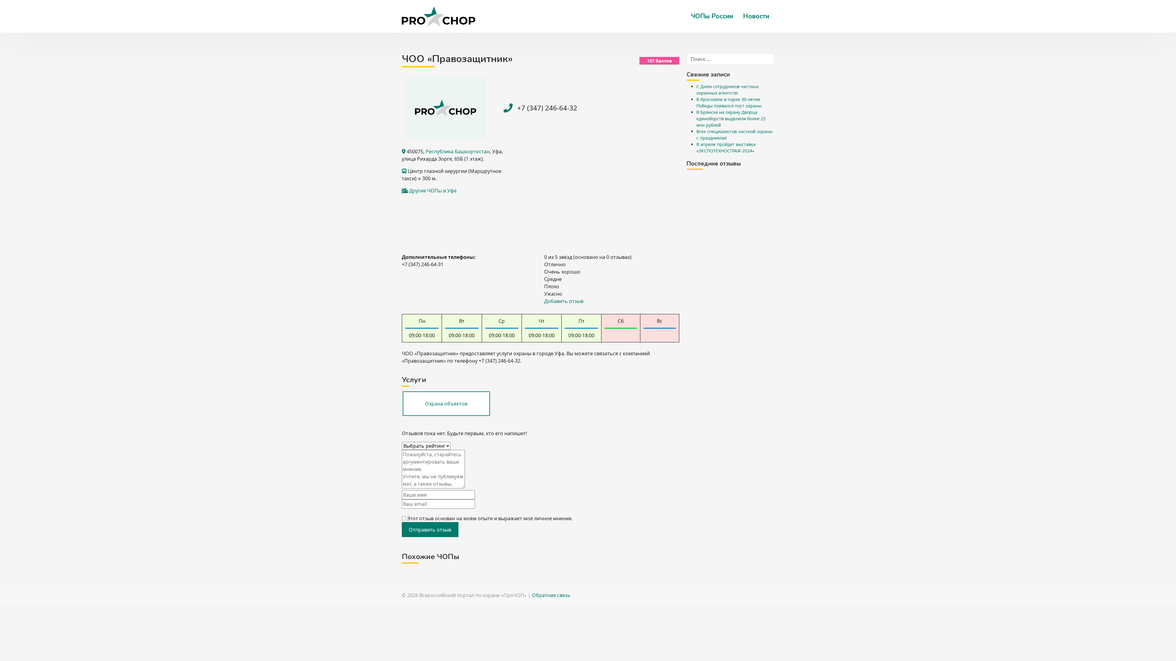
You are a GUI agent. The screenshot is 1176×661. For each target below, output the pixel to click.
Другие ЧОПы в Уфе (433, 190)
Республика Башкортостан (458, 151)
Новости (756, 16)
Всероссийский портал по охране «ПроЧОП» (473, 595)
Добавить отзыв (563, 301)
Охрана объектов (446, 403)
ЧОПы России (712, 16)
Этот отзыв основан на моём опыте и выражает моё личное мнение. (490, 518)
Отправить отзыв (430, 529)
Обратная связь (551, 595)
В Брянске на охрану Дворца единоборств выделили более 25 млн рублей (731, 118)
